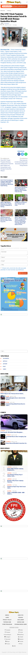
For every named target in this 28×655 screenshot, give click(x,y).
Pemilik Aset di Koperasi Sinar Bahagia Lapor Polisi (21, 204)
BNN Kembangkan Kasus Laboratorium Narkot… (15, 398)
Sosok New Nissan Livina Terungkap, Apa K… (16, 437)
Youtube (21, 641)
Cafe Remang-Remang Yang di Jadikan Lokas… (14, 475)
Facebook (8, 630)
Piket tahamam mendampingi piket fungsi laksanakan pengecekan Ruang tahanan (21, 162)
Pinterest (8, 632)
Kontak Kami (20, 622)
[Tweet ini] (22, 154)
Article (5, 361)
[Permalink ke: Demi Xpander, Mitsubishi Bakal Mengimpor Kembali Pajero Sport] (14, 422)
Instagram (8, 637)
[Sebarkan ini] (18, 154)
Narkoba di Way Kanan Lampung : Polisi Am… (15, 481)
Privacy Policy (7, 620)
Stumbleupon (8, 635)
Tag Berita (6, 358)
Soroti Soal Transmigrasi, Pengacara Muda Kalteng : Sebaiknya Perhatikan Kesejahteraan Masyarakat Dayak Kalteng (7, 182)
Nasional (9, 485)
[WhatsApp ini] (25, 154)
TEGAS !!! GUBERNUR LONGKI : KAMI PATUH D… (15, 493)
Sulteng (9, 491)
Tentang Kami (7, 622)
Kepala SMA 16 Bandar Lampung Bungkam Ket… (15, 469)
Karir (7, 617)
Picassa (8, 644)
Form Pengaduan (7, 624)
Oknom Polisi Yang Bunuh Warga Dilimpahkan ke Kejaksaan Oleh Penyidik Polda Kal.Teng (21, 189)
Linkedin (21, 637)
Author (5, 364)
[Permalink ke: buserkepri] (2, 25)
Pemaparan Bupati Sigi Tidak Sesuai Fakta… (16, 487)
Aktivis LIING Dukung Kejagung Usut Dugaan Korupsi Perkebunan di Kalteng (6, 204)
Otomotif (3, 430)
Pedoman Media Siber (21, 624)
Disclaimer (21, 620)
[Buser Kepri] (14, 3)
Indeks (7, 615)
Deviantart (8, 639)
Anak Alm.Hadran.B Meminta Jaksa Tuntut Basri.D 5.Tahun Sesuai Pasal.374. (6, 219)
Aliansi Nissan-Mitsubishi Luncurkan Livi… (16, 443)
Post (4, 367)
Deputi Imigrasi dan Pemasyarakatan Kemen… (12, 393)
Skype (8, 641)
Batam (2, 392)
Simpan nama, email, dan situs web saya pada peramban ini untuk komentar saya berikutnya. (13, 269)
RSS (15, 646)
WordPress (21, 635)
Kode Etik (20, 615)
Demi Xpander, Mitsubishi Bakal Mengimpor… (12, 432)
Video (4, 369)
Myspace (21, 639)
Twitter (21, 630)
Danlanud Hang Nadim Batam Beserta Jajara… (15, 404)
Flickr (21, 644)
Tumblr (21, 632)
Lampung (9, 467)
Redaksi (20, 617)
